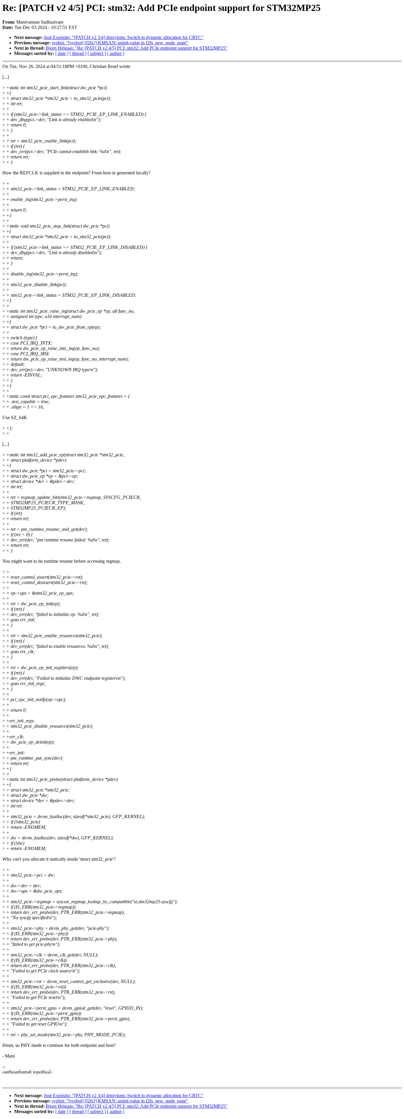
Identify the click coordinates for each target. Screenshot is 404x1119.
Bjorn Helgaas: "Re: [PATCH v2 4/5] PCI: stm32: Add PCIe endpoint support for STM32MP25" (136, 48)
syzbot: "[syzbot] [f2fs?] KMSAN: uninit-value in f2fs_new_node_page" (120, 42)
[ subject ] (97, 53)
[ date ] (61, 53)
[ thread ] (78, 53)
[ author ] (115, 53)
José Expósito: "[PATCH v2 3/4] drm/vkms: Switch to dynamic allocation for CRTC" (123, 37)
